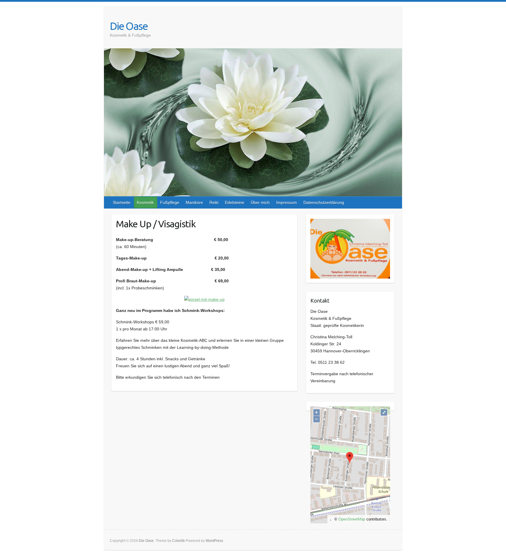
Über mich (260, 202)
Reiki (213, 202)
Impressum (286, 202)
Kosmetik (145, 202)
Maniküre (194, 202)
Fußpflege (169, 202)
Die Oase (129, 26)
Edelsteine (234, 202)
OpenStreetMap (352, 519)
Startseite (121, 202)
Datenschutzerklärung (323, 202)
